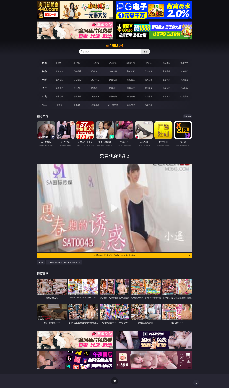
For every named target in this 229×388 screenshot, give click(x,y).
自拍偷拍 (77, 71)
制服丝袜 (131, 79)
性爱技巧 (184, 96)
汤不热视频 (113, 105)
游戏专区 (113, 63)
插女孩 (59, 105)
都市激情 (59, 96)
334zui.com (114, 45)
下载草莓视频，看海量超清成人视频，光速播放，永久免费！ (114, 255)
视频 (44, 71)
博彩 (44, 63)
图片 (44, 88)
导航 (44, 104)
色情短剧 (148, 105)
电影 (44, 79)
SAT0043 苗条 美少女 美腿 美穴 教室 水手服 (63, 262)
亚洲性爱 (59, 79)
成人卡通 (95, 79)
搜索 (145, 51)
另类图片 (184, 88)
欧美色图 (95, 88)
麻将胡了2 (130, 63)
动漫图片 (113, 88)
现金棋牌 (166, 63)
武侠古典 (113, 96)
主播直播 (166, 71)
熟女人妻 (131, 71)
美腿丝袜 (131, 88)
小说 (44, 96)
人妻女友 (95, 96)
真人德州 (77, 63)
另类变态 (184, 79)
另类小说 (148, 96)
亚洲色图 (77, 88)
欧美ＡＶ (95, 71)
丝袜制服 (148, 71)
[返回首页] (196, 383)
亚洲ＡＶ (59, 71)
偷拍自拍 (77, 79)
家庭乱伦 (77, 96)
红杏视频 (131, 105)
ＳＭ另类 (184, 71)
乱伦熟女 (166, 79)
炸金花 (148, 63)
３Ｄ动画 (113, 71)
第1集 (41, 262)
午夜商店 (77, 105)
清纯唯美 (148, 88)
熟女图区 (166, 88)
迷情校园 (131, 96)
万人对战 (95, 63)
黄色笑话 (166, 96)
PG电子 (59, 63)
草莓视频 (95, 105)
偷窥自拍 (59, 88)
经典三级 (148, 79)
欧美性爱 (113, 79)
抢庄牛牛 (184, 63)
